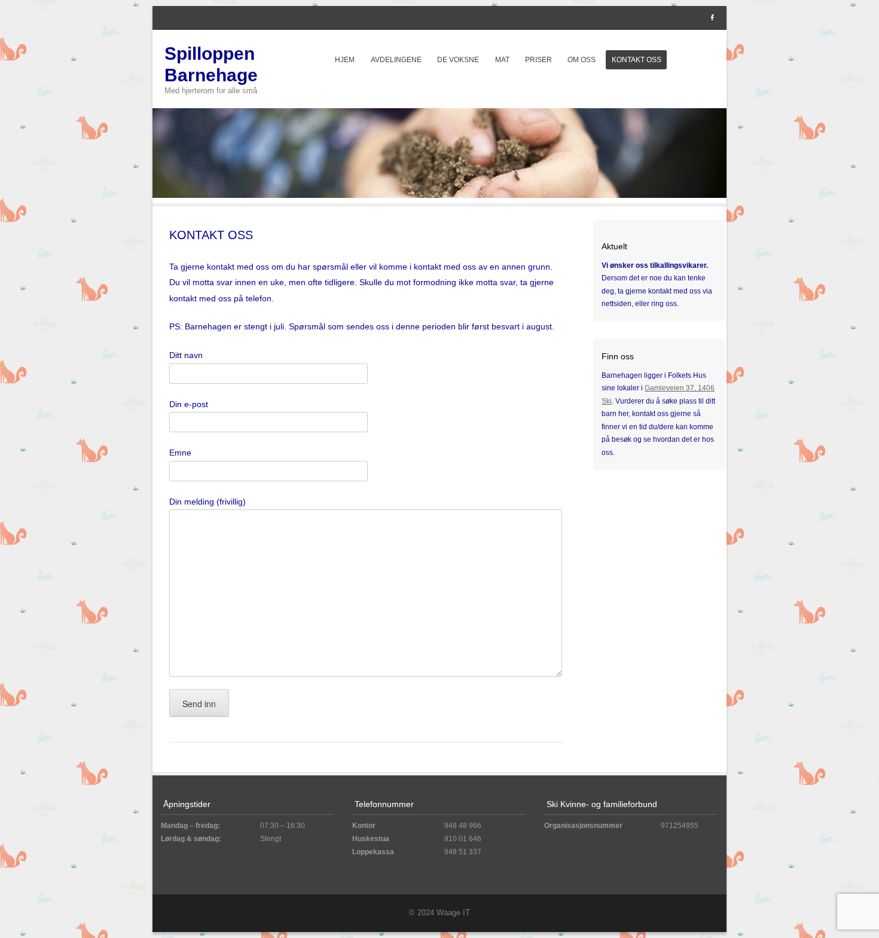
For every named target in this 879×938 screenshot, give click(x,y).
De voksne (458, 60)
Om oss (581, 60)
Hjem (345, 60)
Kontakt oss (636, 60)
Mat (502, 60)
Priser (538, 60)
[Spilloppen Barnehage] (439, 195)
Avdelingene (396, 60)
